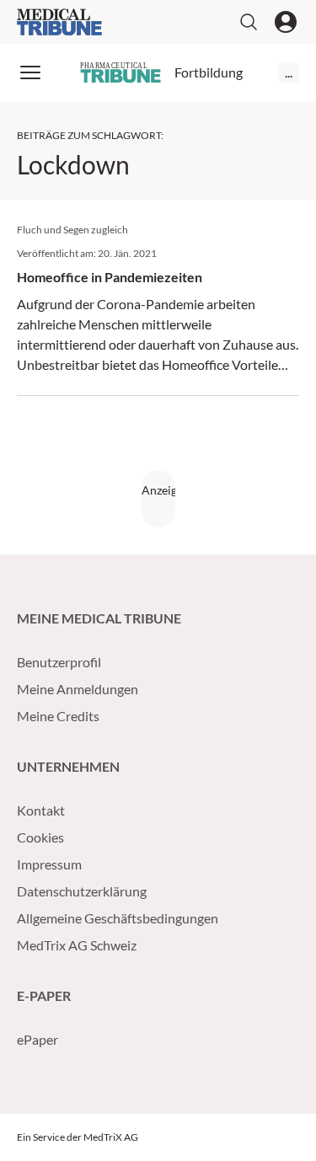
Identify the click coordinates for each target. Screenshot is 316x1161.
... (288, 72)
